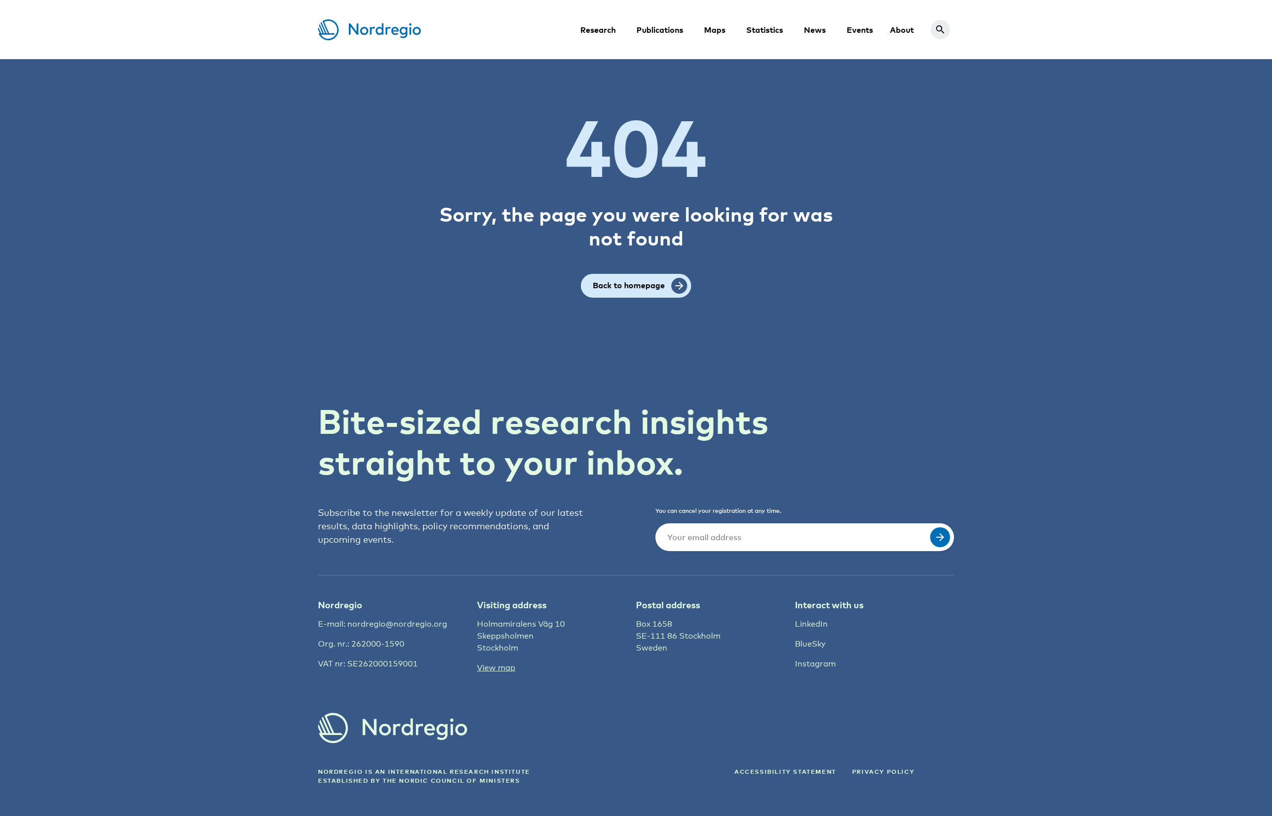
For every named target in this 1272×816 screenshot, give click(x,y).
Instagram (815, 663)
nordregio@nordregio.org (397, 624)
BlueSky (810, 644)
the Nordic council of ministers (451, 780)
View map (496, 667)
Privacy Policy (883, 771)
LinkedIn (811, 624)
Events (860, 30)
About (902, 30)
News (815, 30)
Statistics (764, 30)
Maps (714, 30)
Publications (659, 30)
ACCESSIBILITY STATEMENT (785, 771)
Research (598, 30)
